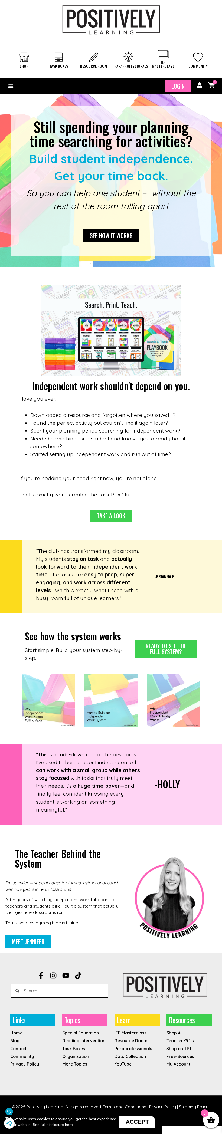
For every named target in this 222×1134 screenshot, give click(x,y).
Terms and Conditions (124, 1106)
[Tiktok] (78, 975)
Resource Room (93, 66)
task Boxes (58, 66)
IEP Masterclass (163, 64)
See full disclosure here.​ (53, 1124)
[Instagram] (53, 975)
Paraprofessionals (131, 66)
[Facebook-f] (40, 975)
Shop (23, 66)
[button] (11, 86)
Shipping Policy (193, 1106)
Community (198, 66)
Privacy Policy (162, 1106)
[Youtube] (65, 975)
